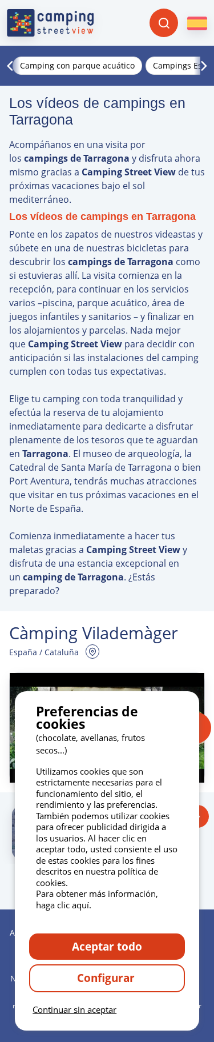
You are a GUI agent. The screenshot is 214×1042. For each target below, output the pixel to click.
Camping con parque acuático (77, 65)
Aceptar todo (107, 946)
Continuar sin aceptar (74, 1009)
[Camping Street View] (50, 23)
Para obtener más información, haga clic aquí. (97, 899)
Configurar (107, 978)
